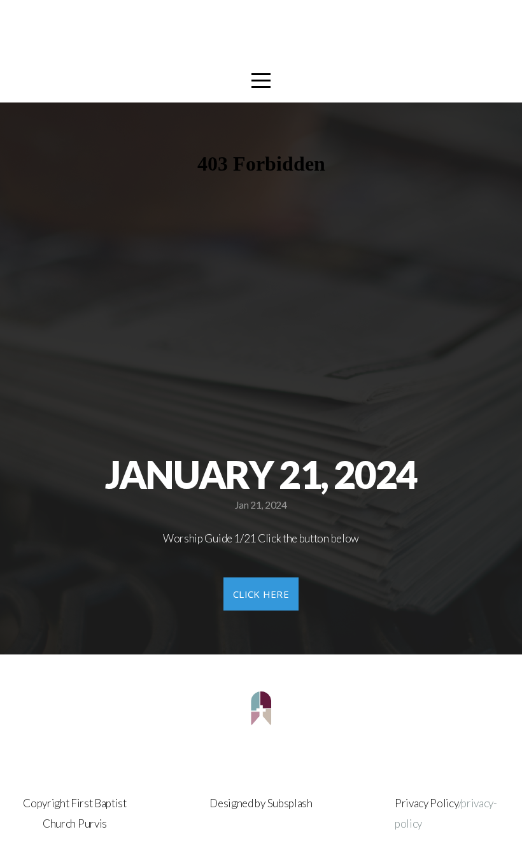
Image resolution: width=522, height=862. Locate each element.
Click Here (261, 594)
